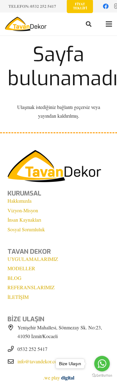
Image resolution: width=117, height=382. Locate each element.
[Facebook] (105, 6)
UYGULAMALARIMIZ (32, 259)
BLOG (14, 278)
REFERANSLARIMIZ (31, 287)
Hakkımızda (19, 200)
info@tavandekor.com (39, 361)
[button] (88, 23)
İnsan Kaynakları (24, 219)
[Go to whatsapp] (102, 363)
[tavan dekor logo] (25, 24)
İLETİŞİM (18, 297)
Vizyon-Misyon (22, 210)
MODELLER (21, 268)
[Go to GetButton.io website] (102, 376)
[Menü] (109, 24)
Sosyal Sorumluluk (26, 229)
